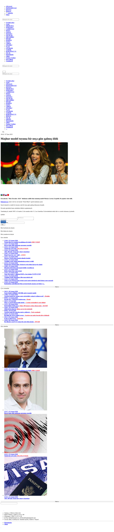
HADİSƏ (9, 40)
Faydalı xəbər (10, 22)
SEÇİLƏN (9, 35)
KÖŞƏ (8, 30)
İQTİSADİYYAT (11, 8)
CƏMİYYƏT (10, 29)
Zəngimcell (9, 61)
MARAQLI (9, 27)
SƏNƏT (8, 32)
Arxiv (8, 24)
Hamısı (57, 287)
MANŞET (9, 34)
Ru (3, 132)
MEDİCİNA (10, 26)
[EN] (4, 195)
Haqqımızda (9, 54)
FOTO (8, 42)
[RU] (6, 195)
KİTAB (8, 38)
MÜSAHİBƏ (10, 37)
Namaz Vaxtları (11, 58)
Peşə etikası (9, 59)
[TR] (8, 195)
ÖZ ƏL (8, 53)
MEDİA (10, 13)
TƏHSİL (8, 50)
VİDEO (8, 43)
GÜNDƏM (9, 48)
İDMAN (8, 11)
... (6, 129)
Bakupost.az (5, 202)
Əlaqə (8, 56)
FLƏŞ (8, 46)
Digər (7, 14)
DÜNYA (8, 9)
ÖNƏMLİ (9, 45)
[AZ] (1, 195)
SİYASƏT (9, 6)
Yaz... (2, 224)
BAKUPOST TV (11, 51)
